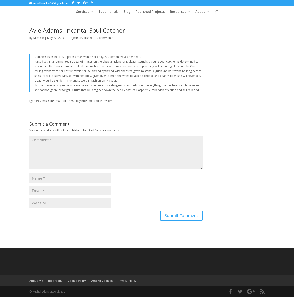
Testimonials (108, 12)
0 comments (105, 38)
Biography (55, 281)
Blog (127, 12)
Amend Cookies (102, 281)
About (200, 12)
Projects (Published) (81, 38)
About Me (36, 281)
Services (82, 12)
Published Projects (150, 12)
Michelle (38, 38)
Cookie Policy (77, 281)
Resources (178, 12)
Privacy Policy (127, 281)
